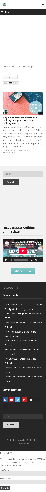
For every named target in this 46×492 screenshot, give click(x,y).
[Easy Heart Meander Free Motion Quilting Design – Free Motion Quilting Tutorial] (23, 103)
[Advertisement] (23, 39)
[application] (23, 250)
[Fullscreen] (40, 260)
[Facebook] (5, 399)
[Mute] (36, 260)
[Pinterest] (24, 399)
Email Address (6, 479)
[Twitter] (17, 399)
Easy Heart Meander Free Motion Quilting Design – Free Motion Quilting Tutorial (20, 120)
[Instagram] (37, 399)
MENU (6, 12)
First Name (4, 470)
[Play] (6, 260)
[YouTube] (11, 399)
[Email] (30, 399)
